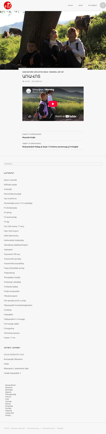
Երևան (8, 397)
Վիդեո (70, 5)
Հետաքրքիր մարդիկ (12, 277)
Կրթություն (8, 249)
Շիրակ (7, 404)
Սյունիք (8, 408)
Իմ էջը (6, 222)
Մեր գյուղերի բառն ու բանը (15, 300)
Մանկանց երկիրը (11, 287)
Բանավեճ (8, 189)
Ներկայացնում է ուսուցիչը (14, 319)
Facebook (60, 428)
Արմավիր (9, 390)
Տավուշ (8, 415)
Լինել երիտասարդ (11, 236)
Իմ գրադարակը (10, 217)
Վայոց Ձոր (9, 413)
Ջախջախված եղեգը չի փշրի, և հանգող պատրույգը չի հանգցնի (50, 145)
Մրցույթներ (8, 314)
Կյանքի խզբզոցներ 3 (12, 373)
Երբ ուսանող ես (10, 198)
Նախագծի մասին (48, 428)
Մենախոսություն (10, 296)
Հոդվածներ (92, 5)
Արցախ (8, 392)
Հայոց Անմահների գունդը (14, 268)
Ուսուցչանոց (9, 328)
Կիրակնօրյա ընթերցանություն (16, 245)
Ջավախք (9, 406)
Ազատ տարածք (27, 72)
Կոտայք (8, 401)
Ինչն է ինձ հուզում (11, 231)
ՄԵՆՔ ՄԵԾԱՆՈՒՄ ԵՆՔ (14, 354)
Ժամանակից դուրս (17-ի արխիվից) (18, 203)
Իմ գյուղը (8, 212)
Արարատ (9, 387)
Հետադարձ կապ (33, 428)
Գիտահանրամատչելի (12, 194)
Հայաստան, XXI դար (56, 72)
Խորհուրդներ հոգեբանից (14, 240)
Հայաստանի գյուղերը (12, 259)
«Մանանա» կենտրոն (17, 428)
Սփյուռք (8, 411)
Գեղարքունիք (10, 394)
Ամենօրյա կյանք (41, 72)
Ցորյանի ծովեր (31, 135)
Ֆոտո (81, 5)
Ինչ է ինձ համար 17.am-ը (14, 226)
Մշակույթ (8, 310)
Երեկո (6, 364)
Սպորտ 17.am (9, 338)
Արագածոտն (10, 385)
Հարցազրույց (9, 273)
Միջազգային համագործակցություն (18, 305)
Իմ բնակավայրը (10, 208)
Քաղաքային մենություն (13, 359)
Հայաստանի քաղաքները (14, 263)
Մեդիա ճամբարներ (11, 291)
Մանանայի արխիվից (12, 282)
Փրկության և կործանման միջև (16, 368)
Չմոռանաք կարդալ (12, 333)
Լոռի (7, 399)
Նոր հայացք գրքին (11, 324)
